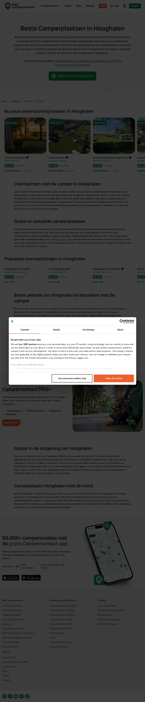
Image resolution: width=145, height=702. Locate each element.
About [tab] (120, 329)
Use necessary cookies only (72, 378)
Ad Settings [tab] (88, 329)
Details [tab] (56, 329)
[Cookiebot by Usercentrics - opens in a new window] (121, 321)
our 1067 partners (28, 344)
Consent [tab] (25, 329)
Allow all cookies (113, 378)
